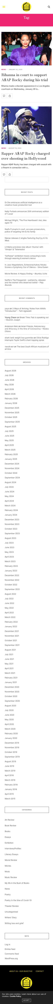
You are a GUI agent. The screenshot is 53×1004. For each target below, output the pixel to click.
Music (7, 871)
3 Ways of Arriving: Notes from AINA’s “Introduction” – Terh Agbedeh (25, 309)
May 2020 (9, 719)
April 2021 (9, 668)
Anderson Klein (11, 326)
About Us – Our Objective (20, 971)
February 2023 (11, 566)
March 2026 (10, 394)
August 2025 (10, 426)
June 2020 (9, 715)
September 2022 (12, 589)
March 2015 (10, 798)
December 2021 (12, 631)
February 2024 (11, 510)
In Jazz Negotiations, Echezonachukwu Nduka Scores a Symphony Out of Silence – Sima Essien (26, 266)
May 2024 (9, 496)
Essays (8, 837)
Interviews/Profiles (13, 848)
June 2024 (9, 491)
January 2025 (11, 459)
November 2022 (12, 580)
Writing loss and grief (14, 923)
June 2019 (9, 766)
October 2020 (11, 696)
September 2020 (12, 701)
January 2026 (11, 403)
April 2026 (9, 389)
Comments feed (12, 954)
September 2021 (12, 645)
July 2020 (9, 710)
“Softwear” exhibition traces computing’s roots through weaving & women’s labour (25, 257)
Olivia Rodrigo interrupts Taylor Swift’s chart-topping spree (27, 338)
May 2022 (9, 608)
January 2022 (11, 626)
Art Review (9, 820)
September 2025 (12, 422)
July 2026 (9, 375)
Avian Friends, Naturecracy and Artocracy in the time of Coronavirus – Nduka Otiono (27, 328)
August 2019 (10, 761)
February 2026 (11, 398)
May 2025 (9, 440)
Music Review (11, 877)
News (3, 69)
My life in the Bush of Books (17, 883)
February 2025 (11, 454)
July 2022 (9, 598)
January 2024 (11, 515)
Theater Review (12, 906)
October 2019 (11, 752)
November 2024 (12, 468)
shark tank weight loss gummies (19, 337)
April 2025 (9, 445)
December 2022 (12, 575)
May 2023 (9, 552)
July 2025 (9, 431)
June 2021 (9, 659)
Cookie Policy (15, 996)
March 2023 (10, 561)
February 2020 (11, 733)
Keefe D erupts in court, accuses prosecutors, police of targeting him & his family (25, 230)
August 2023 (10, 538)
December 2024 (12, 463)
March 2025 (10, 450)
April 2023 (9, 556)
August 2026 (10, 370)
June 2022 (9, 603)
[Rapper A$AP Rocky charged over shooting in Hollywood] (26, 125)
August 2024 (10, 482)
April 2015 (9, 794)
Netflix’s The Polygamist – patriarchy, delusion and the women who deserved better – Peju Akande (25, 282)
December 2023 (12, 519)
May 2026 (9, 384)
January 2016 (11, 789)
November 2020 (12, 691)
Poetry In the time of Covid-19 (18, 900)
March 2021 (10, 673)
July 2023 (9, 543)
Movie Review (11, 860)
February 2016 (11, 784)
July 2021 (9, 654)
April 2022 (9, 612)
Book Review (10, 825)
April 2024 (9, 501)
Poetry (8, 894)
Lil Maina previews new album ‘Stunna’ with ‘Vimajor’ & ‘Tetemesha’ (24, 248)
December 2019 (12, 743)
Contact (40, 971)
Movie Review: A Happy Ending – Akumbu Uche (26, 273)
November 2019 (12, 747)
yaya (7, 308)
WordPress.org (11, 958)
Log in (7, 944)
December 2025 (12, 408)
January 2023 (11, 570)
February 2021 (11, 677)
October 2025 (11, 417)
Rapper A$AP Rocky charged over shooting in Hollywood (25, 156)
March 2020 (10, 729)
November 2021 (12, 636)
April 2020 (9, 724)
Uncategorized (11, 912)
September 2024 (12, 477)
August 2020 (10, 705)
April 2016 (9, 775)
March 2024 (10, 505)
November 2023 (12, 524)
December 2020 (12, 687)
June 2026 (9, 380)
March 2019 (10, 770)
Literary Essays (11, 854)
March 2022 (10, 617)
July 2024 (9, 487)
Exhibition (9, 843)
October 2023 (11, 529)
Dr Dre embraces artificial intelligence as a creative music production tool (23, 203)
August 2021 (10, 650)
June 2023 (9, 547)
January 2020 (11, 738)
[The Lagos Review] (26, 7)
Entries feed (10, 949)
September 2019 (12, 757)
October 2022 (11, 584)
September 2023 (12, 533)
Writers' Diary (11, 917)
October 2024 (11, 473)
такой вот (9, 346)
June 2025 (9, 436)
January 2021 (11, 682)
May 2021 (9, 663)
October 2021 (11, 640)
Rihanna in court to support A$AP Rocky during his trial (24, 77)
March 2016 (10, 780)
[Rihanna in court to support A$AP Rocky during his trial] (26, 48)
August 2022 (10, 594)
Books (7, 831)
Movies (8, 866)
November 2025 (12, 412)
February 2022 (11, 622)
